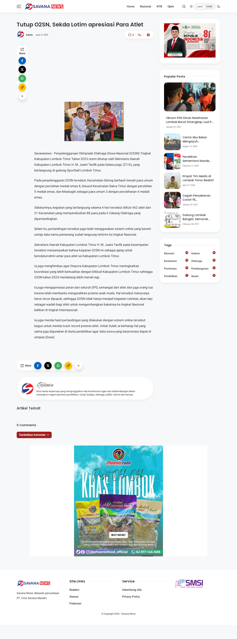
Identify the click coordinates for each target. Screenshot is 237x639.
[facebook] (22, 60)
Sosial (203, 276)
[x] (22, 69)
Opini (171, 6)
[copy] (22, 87)
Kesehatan (176, 260)
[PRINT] (147, 34)
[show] (22, 96)
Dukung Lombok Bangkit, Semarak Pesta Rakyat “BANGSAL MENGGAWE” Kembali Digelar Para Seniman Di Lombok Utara (198, 217)
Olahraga (203, 260)
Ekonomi (176, 253)
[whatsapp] (22, 78)
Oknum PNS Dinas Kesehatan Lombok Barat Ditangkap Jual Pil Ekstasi (189, 120)
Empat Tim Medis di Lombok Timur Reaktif (198, 178)
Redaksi (74, 589)
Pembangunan (203, 268)
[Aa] (139, 35)
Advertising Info (132, 589)
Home (130, 6)
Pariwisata (176, 268)
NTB (159, 6)
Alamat (73, 596)
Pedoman (75, 603)
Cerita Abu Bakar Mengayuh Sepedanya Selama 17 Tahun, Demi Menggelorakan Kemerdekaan (197, 139)
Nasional (145, 6)
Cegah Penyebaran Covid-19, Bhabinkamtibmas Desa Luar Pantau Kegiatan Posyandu (197, 198)
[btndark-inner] (205, 6)
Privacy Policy (131, 596)
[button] (128, 50)
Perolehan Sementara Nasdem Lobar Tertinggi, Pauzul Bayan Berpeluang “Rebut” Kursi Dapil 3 (197, 159)
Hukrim (203, 253)
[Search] (184, 6)
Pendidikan (176, 276)
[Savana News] (44, 6)
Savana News (128, 613)
